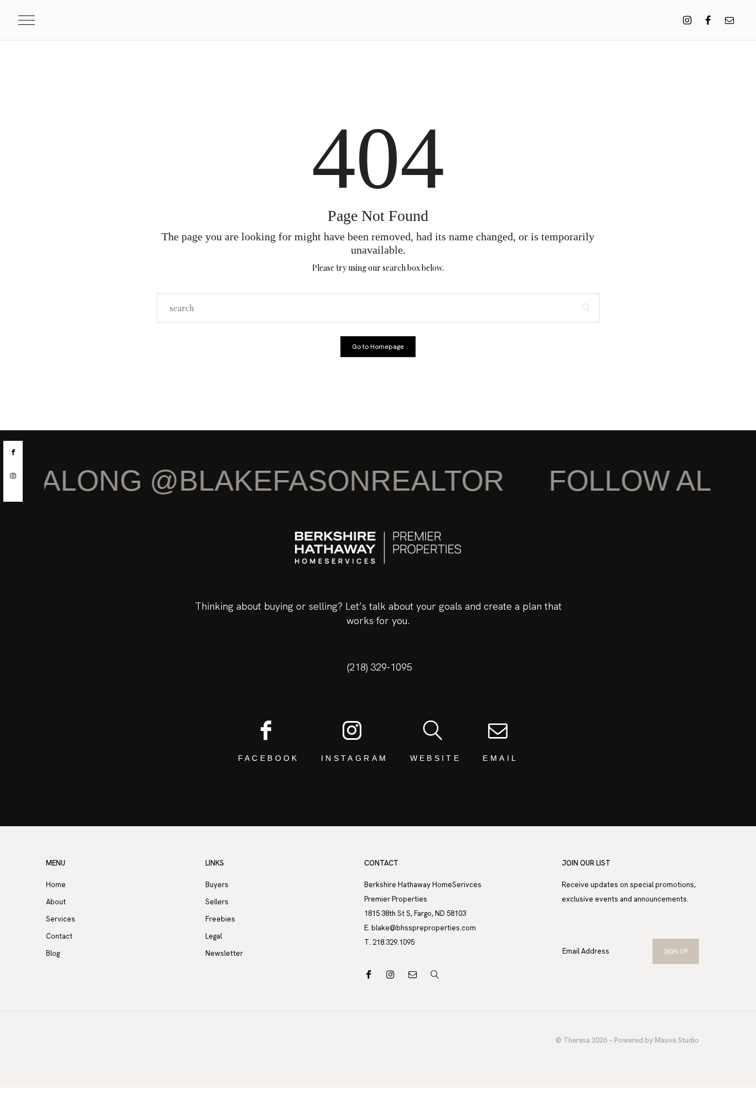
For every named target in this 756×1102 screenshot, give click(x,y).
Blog (339, 20)
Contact (381, 20)
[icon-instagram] (687, 20)
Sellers (467, 20)
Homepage (294, 20)
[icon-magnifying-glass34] (437, 974)
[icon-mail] (729, 20)
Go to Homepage (378, 346)
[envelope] (13, 494)
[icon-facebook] (708, 20)
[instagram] (13, 476)
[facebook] (13, 452)
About (425, 20)
